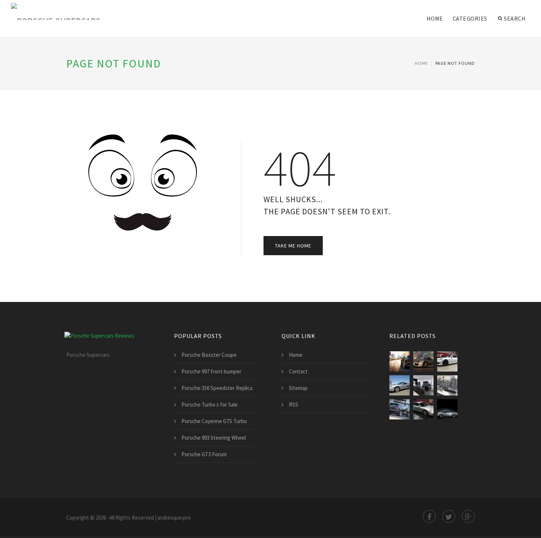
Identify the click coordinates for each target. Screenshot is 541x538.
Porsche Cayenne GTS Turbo (214, 421)
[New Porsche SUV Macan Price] (399, 361)
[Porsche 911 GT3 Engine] (447, 385)
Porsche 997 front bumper (211, 371)
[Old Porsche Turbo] (447, 409)
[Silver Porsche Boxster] (399, 385)
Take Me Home (293, 245)
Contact (298, 371)
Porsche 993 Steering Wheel (213, 437)
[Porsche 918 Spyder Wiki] (423, 361)
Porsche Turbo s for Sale (209, 404)
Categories (470, 18)
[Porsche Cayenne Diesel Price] (399, 409)
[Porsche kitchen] (423, 385)
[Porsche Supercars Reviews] (66, 12)
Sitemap (298, 387)
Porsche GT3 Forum (204, 454)
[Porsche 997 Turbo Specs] (423, 409)
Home (435, 18)
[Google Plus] (468, 516)
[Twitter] (448, 516)
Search (515, 18)
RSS (293, 404)
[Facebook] (429, 516)
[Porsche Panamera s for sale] (447, 361)
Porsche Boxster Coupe (209, 354)
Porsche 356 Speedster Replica (216, 387)
